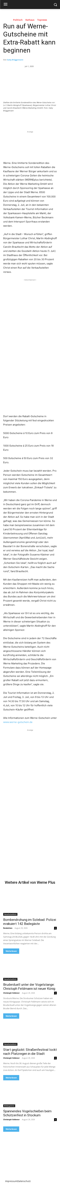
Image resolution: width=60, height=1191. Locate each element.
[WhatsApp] (38, 119)
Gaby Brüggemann (15, 59)
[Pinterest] (31, 119)
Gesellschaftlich (10, 914)
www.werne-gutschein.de (17, 722)
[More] (46, 119)
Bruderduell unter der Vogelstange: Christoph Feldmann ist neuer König (29, 987)
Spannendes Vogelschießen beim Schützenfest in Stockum (27, 1113)
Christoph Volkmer (11, 993)
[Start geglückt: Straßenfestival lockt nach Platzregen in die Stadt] (30, 1032)
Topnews (42, 20)
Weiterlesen (11, 951)
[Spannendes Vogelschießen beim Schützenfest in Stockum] (30, 1093)
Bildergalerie (9, 1106)
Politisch (18, 20)
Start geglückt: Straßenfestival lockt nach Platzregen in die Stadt (30, 1052)
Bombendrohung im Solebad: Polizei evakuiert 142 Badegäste (29, 922)
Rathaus (29, 20)
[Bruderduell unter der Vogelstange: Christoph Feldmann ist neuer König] (30, 967)
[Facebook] (16, 119)
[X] (24, 119)
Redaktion (7, 928)
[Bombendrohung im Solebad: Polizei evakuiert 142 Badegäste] (30, 902)
